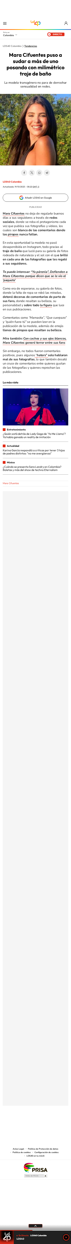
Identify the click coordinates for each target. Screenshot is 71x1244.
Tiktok (21, 1123)
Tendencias (30, 46)
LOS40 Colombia (35, 23)
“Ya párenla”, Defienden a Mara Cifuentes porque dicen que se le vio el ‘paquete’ (35, 276)
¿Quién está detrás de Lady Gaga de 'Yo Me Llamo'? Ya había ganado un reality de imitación (34, 435)
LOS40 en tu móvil (35, 1155)
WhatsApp (39, 173)
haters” (42, 355)
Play (66, 1237)
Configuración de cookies (46, 1152)
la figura (46, 305)
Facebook (24, 173)
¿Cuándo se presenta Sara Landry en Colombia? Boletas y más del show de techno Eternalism (32, 468)
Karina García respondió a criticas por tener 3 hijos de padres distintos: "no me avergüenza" (34, 452)
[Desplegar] (35, 1225)
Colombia (8, 35)
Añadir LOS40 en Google (38, 197)
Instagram (28, 1123)
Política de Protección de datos (43, 1148)
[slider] (35, 1230)
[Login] (66, 23)
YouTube (35, 1123)
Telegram (47, 173)
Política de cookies (22, 1152)
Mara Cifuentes (11, 483)
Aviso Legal (18, 1148)
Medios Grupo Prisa (35, 1176)
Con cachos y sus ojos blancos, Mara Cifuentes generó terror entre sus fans (34, 340)
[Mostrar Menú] (5, 23)
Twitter (32, 173)
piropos (13, 234)
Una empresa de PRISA (35, 1167)
